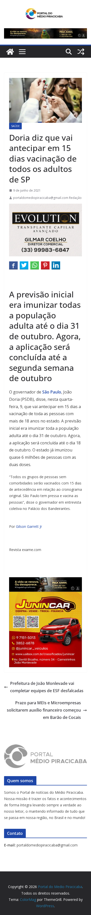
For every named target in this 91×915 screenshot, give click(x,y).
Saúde (15, 126)
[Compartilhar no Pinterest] (45, 265)
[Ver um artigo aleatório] (81, 52)
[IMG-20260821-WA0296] (45, 595)
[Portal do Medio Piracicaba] (10, 52)
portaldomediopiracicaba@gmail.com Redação (47, 198)
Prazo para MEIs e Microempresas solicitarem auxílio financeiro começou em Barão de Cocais (44, 710)
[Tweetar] (24, 265)
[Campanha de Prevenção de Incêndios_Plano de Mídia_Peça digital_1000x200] (45, 581)
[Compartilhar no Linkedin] (56, 265)
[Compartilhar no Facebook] (13, 265)
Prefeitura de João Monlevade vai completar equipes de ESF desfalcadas (47, 687)
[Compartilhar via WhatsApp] (34, 265)
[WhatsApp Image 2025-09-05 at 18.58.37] (45, 207)
